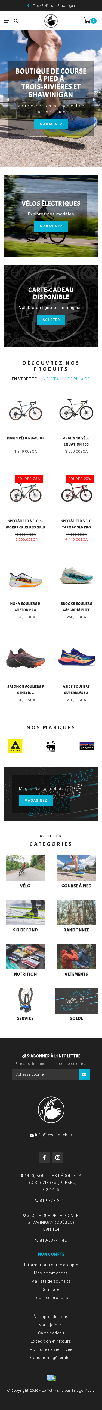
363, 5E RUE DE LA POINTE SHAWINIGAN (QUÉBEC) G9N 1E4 (53, 1222)
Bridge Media (83, 1390)
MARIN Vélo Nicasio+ (25, 438)
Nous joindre (51, 1325)
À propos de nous (51, 1317)
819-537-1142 (53, 1240)
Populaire (79, 379)
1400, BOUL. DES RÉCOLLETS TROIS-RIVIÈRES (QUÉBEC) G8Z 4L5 (52, 1183)
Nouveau (52, 379)
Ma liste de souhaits (51, 1281)
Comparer (51, 1289)
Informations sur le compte (51, 1265)
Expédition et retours (51, 1341)
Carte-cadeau (51, 1333)
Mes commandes (51, 1273)
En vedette (24, 379)
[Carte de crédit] (51, 1378)
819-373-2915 (53, 1200)
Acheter (51, 320)
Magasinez (51, 124)
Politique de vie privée (51, 1349)
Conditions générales (51, 1357)
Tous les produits (51, 1297)
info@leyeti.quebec (53, 1135)
